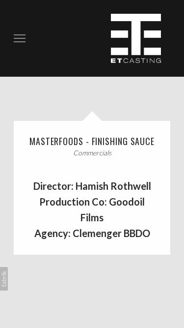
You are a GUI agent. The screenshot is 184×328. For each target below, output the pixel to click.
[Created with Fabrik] (4, 279)
